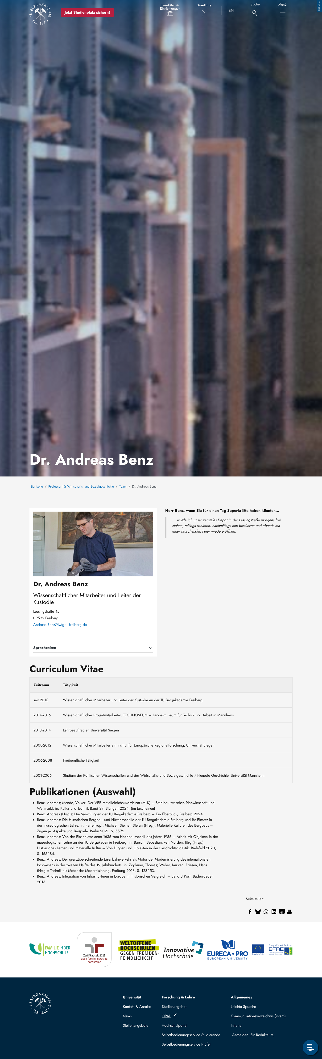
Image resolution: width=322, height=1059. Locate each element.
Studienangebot (174, 1006)
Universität (132, 997)
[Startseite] (40, 14)
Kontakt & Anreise (137, 1006)
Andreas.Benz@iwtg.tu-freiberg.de (60, 624)
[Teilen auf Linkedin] (274, 911)
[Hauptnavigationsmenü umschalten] (282, 14)
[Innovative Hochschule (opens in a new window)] (183, 949)
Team (123, 486)
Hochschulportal (174, 1025)
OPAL (166, 1016)
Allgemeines (241, 997)
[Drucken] (289, 911)
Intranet (236, 1025)
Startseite (36, 486)
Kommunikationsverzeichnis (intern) (258, 1016)
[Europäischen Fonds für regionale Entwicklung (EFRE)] (272, 949)
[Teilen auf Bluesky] (258, 911)
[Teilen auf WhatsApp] (266, 911)
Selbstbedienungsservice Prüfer (186, 1044)
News (127, 1016)
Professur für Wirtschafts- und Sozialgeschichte (81, 486)
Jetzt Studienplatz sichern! (87, 12)
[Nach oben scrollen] (310, 1028)
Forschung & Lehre (178, 997)
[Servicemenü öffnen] (310, 1047)
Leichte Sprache (243, 1006)
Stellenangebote (135, 1025)
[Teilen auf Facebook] (250, 911)
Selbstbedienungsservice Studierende (191, 1035)
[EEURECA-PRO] (227, 949)
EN (231, 10)
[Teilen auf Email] (282, 911)
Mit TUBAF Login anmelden (260, 1035)
